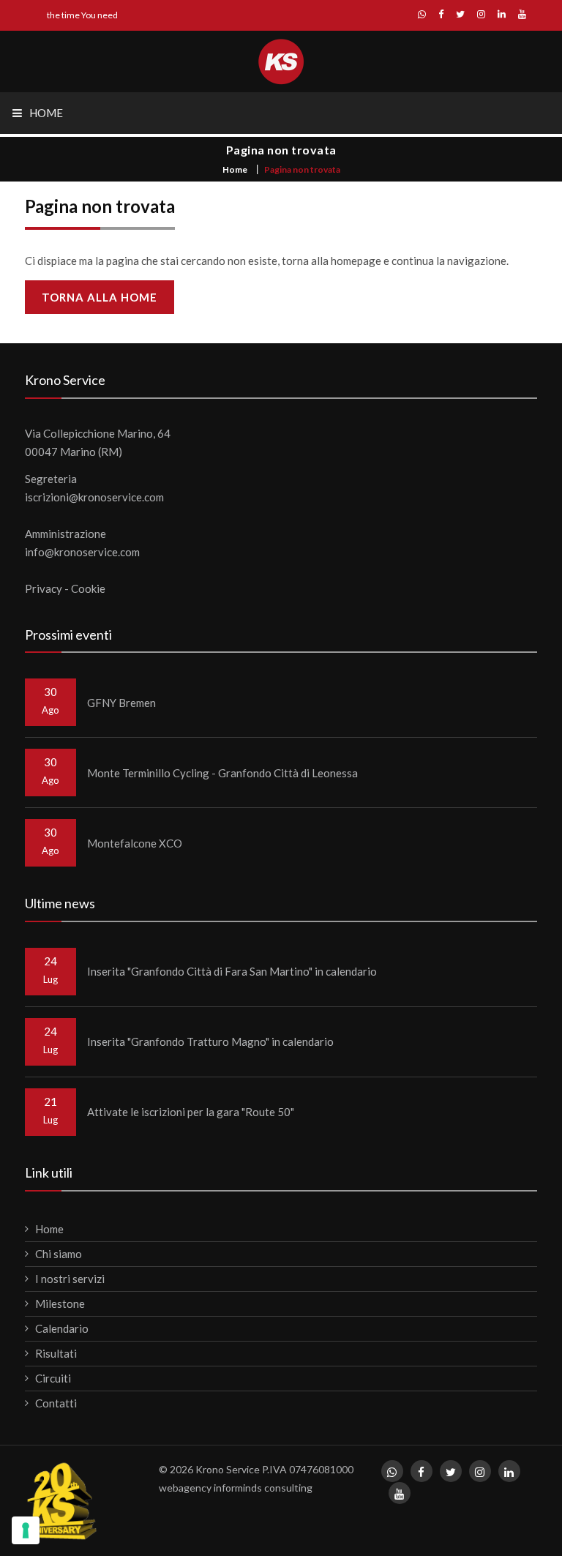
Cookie (88, 588)
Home (234, 169)
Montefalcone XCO (134, 843)
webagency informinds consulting (235, 1487)
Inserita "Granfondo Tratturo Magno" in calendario (210, 1041)
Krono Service (227, 1469)
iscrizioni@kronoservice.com (94, 497)
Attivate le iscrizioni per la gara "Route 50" (190, 1111)
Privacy (43, 588)
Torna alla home (99, 297)
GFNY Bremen (121, 702)
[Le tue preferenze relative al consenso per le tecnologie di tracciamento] (26, 1530)
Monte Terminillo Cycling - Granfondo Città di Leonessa (222, 772)
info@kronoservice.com (82, 551)
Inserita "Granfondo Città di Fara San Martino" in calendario (232, 971)
